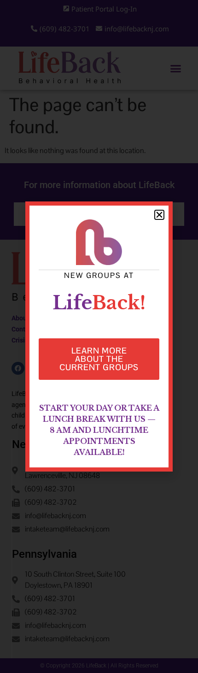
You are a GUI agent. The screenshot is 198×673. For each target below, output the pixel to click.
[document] (99, 336)
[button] (159, 215)
